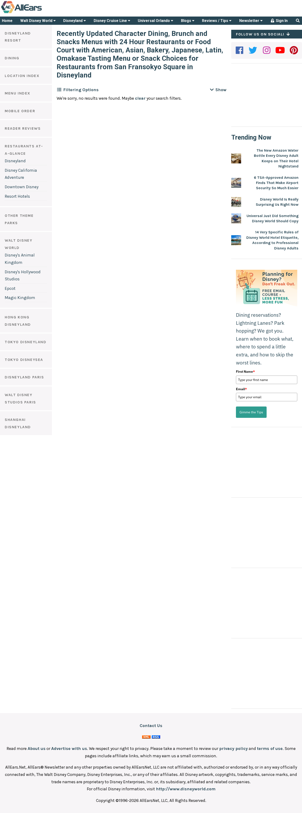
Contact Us (151, 725)
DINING (12, 58)
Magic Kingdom (20, 297)
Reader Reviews (23, 128)
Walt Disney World (36, 20)
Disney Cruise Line (111, 20)
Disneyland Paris (24, 377)
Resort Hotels (17, 196)
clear (140, 98)
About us (37, 748)
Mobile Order (20, 111)
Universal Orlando (154, 20)
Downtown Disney (21, 186)
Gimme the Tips (251, 412)
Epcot (10, 288)
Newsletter (249, 20)
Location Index (22, 75)
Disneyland (73, 20)
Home (7, 20)
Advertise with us (69, 748)
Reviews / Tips (215, 20)
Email (241, 389)
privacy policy (233, 748)
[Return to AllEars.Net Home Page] (36, 12)
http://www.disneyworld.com (185, 789)
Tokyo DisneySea (24, 359)
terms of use (270, 748)
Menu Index (17, 93)
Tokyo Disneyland (25, 342)
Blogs (186, 20)
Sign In (281, 20)
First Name (245, 371)
